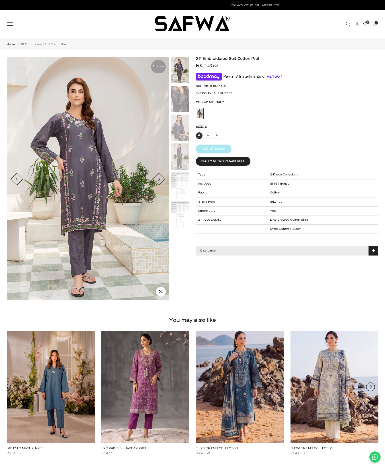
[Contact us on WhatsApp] (375, 457)
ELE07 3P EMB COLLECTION (217, 448)
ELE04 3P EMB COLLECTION (312, 448)
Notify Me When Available (223, 161)
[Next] (159, 179)
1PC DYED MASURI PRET (25, 448)
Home (11, 44)
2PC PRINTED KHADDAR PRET (123, 448)
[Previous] (16, 179)
